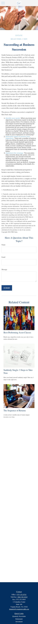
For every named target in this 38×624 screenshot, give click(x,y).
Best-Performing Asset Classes (17, 332)
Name (3, 245)
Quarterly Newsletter (19, 616)
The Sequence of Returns (15, 410)
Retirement (19, 619)
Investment (19, 621)
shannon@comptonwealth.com (19, 609)
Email (3, 257)
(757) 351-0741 (21, 594)
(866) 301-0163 (22, 597)
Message (4, 269)
